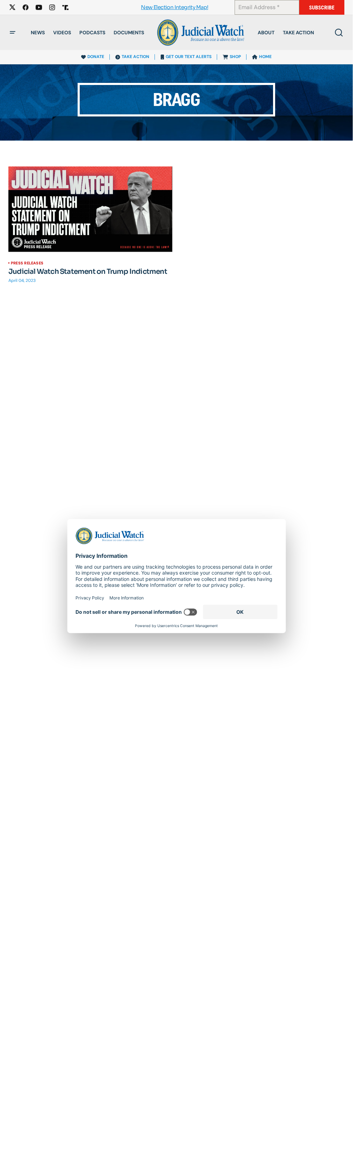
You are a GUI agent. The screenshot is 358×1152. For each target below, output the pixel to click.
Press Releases (27, 263)
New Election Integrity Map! (174, 7)
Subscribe (322, 7)
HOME (265, 56)
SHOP (235, 56)
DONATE (95, 56)
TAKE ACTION (135, 56)
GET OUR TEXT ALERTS (189, 56)
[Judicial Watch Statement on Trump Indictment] (90, 209)
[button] (12, 32)
